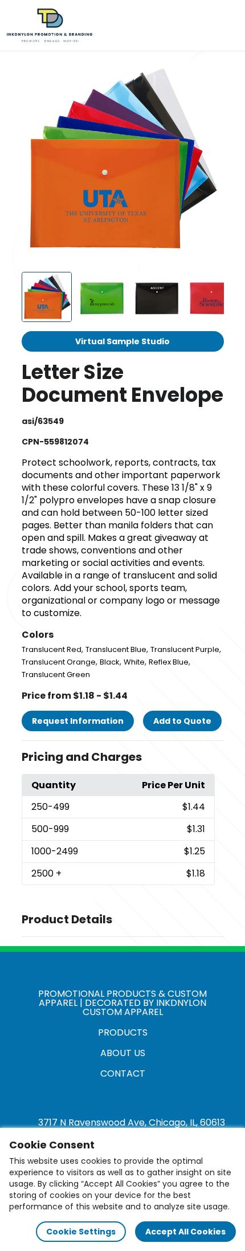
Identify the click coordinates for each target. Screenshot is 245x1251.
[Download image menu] (209, 75)
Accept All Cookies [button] (185, 1231)
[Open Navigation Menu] (225, 25)
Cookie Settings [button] (81, 1231)
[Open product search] (201, 25)
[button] (123, 757)
